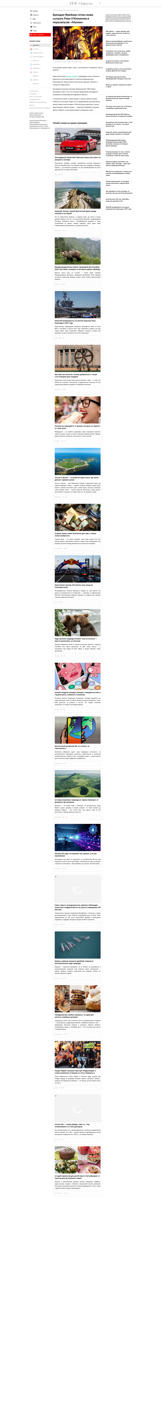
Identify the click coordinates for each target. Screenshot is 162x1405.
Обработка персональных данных (38, 104)
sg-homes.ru (36, 64)
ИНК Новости (81, 3)
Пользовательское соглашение (39, 108)
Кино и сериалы (38, 35)
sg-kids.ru (36, 76)
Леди (34, 19)
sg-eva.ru (35, 60)
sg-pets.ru (36, 80)
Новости (36, 15)
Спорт (35, 31)
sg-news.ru (36, 45)
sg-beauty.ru (36, 68)
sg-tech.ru (36, 83)
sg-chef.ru (36, 49)
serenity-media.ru (38, 57)
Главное (35, 11)
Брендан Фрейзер (71, 76)
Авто (34, 27)
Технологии (37, 23)
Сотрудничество (34, 99)
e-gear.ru (35, 72)
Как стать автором (35, 96)
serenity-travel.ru (38, 53)
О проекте (32, 94)
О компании (33, 91)
